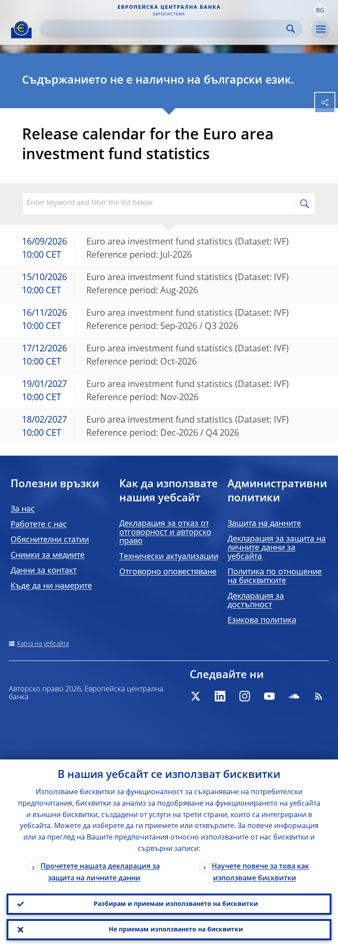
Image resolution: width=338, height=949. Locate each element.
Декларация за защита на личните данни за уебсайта (277, 548)
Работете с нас (39, 525)
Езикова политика (262, 620)
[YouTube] (269, 696)
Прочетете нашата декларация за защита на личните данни (100, 872)
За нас (23, 509)
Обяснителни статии (50, 540)
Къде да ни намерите (51, 586)
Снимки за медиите (47, 555)
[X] (195, 696)
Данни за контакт (44, 571)
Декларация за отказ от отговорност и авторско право (165, 532)
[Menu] (320, 29)
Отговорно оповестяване (168, 572)
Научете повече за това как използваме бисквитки (260, 872)
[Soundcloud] (294, 696)
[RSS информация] (318, 696)
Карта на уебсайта (43, 644)
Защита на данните (264, 524)
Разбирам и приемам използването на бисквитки (176, 904)
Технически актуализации (168, 557)
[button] (320, 10)
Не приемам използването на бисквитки (176, 930)
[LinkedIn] (220, 696)
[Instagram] (244, 696)
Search (290, 28)
